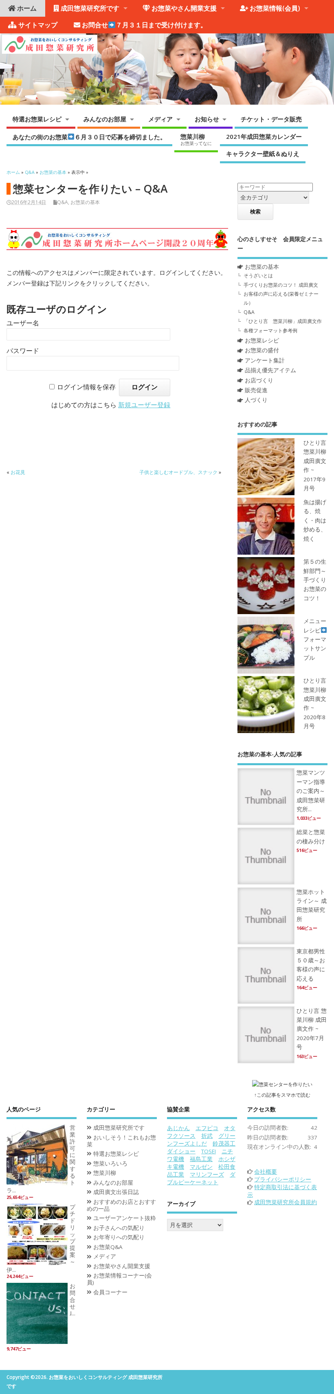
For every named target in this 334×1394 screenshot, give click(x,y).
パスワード (23, 350)
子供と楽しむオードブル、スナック (178, 472)
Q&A (62, 202)
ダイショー (181, 1151)
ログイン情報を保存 (86, 387)
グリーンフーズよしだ (201, 1139)
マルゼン (201, 1166)
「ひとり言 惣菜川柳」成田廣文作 (283, 321)
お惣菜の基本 (85, 202)
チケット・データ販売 (271, 119)
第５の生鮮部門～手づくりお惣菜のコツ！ (314, 580)
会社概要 (265, 1171)
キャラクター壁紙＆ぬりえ (262, 153)
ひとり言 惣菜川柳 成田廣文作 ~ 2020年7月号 (312, 1029)
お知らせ (207, 119)
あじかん (178, 1128)
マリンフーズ (207, 1174)
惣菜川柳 (196, 139)
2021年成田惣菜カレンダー (264, 136)
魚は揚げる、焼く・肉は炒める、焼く (314, 520)
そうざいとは (258, 275)
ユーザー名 (23, 323)
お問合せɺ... (72, 1299)
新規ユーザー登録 (144, 405)
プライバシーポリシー (282, 1179)
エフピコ (207, 1128)
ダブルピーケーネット (201, 1178)
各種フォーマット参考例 (270, 330)
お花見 (18, 472)
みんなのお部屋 (105, 119)
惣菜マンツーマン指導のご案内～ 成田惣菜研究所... (311, 791)
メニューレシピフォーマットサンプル (314, 639)
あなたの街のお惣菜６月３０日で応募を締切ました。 (89, 136)
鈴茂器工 (224, 1143)
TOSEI (208, 1151)
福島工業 (201, 1159)
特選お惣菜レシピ (37, 119)
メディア (160, 119)
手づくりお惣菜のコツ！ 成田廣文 (281, 284)
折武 (207, 1135)
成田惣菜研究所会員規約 (285, 1202)
